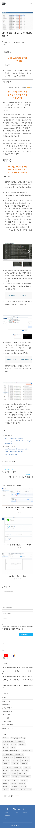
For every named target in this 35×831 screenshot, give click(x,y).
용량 (16, 780)
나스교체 (15, 760)
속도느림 (6, 776)
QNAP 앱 (4, 698)
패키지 (5, 789)
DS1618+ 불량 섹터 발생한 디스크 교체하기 (17, 545)
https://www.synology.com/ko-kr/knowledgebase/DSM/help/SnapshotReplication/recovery (18, 440)
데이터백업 (7, 767)
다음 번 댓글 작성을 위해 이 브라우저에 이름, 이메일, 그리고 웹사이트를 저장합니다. (17, 628)
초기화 (23, 786)
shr (13, 747)
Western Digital (22, 757)
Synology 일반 (5, 704)
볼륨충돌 (13, 773)
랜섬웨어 (13, 461)
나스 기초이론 (5, 718)
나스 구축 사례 (5, 714)
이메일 (5, 783)
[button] (6, 251)
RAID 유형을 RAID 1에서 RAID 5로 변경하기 (17, 508)
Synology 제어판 (6, 708)
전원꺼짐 (6, 786)
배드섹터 (25, 770)
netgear (20, 741)
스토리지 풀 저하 (24, 776)
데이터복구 (17, 767)
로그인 (5, 770)
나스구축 (25, 760)
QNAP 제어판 (5, 701)
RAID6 (5, 747)
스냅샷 (14, 776)
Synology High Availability (13, 754)
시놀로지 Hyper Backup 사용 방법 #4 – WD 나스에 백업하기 (17, 676)
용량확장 (24, 780)
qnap (5, 744)
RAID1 (13, 744)
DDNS (5, 738)
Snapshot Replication (11, 751)
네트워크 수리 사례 (6, 728)
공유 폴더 (6, 760)
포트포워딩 (14, 789)
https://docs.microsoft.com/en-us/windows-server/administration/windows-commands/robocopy (17, 451)
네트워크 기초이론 (6, 724)
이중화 (13, 783)
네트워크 (24, 764)
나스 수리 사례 (19, 42)
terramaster (8, 757)
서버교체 (22, 773)
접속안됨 (15, 786)
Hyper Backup (8, 741)
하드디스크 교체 (26, 789)
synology (8, 461)
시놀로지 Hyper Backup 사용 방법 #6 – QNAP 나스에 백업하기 (17, 667)
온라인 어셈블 (7, 780)
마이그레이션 (15, 770)
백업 (5, 773)
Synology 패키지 (6, 711)
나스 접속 (15, 764)
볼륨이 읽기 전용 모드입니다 (18, 576)
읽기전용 (22, 783)
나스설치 (6, 764)
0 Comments (7, 45)
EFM (23, 738)
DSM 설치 (14, 738)
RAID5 (22, 744)
